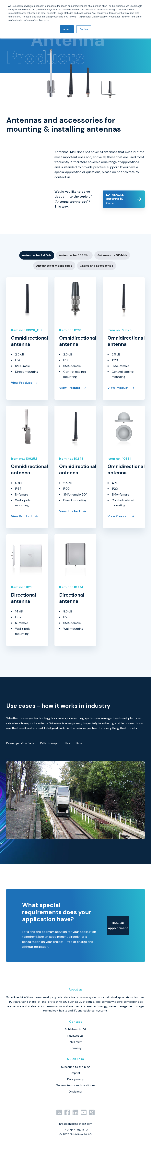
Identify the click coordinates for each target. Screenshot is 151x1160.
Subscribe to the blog (75, 1067)
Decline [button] (84, 29)
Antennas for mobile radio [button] (54, 265)
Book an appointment (118, 925)
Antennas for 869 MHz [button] (74, 255)
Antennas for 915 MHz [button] (112, 255)
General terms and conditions (75, 1085)
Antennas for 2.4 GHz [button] (36, 255)
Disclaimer (75, 1091)
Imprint (75, 1073)
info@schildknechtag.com (75, 1123)
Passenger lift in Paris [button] (20, 743)
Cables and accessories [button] (96, 265)
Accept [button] (67, 29)
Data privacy (75, 1079)
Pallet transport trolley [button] (55, 743)
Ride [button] (79, 743)
